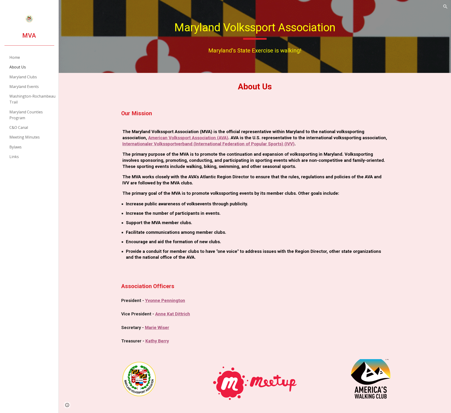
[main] (255, 28)
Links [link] (14, 156)
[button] (445, 6)
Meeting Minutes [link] (24, 137)
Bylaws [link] (15, 147)
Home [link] (14, 57)
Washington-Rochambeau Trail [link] (32, 99)
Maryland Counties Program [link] (26, 114)
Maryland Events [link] (24, 86)
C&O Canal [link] (18, 127)
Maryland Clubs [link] (23, 76)
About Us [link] (17, 67)
